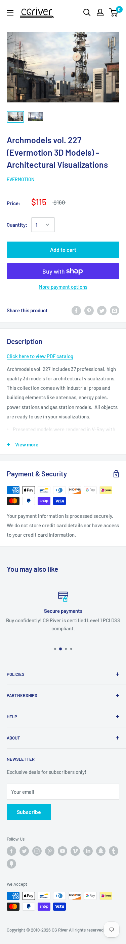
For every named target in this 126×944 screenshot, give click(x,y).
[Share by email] (114, 310)
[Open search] (87, 12)
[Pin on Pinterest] (89, 310)
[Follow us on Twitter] (24, 851)
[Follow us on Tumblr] (113, 851)
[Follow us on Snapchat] (101, 851)
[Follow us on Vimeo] (75, 851)
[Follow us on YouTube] (62, 851)
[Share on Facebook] (76, 310)
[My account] (100, 12)
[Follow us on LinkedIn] (88, 851)
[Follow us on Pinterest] (49, 851)
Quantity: (17, 225)
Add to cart (63, 249)
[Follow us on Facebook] (11, 851)
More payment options (63, 287)
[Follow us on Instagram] (37, 851)
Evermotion (20, 179)
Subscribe (29, 812)
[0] (114, 12)
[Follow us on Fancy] (11, 864)
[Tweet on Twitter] (102, 310)
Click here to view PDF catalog (40, 356)
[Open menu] (10, 12)
